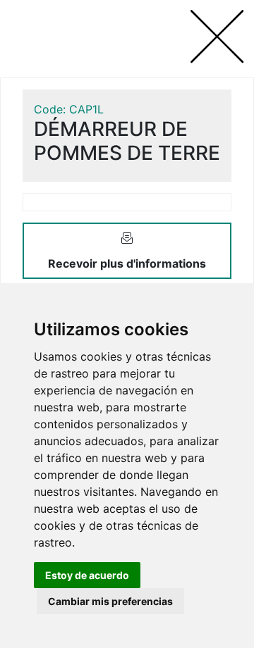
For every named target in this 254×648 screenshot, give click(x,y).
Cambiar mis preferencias (110, 601)
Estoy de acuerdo (87, 575)
